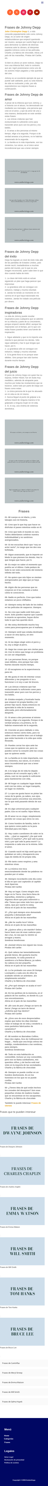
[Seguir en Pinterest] (30, 12)
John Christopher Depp (16, 31)
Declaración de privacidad (14, 1460)
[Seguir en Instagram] (23, 12)
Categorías (8, 1439)
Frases (7, 1442)
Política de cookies (11, 1463)
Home (6, 1436)
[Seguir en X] (17, 12)
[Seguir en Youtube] (37, 12)
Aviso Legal (8, 1457)
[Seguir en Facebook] (10, 12)
